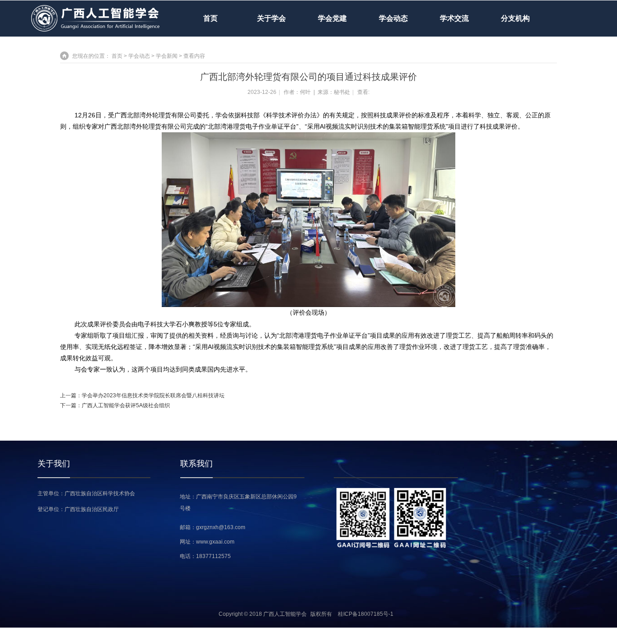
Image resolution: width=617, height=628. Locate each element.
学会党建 (332, 18)
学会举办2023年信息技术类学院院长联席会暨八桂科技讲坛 (153, 395)
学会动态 (139, 56)
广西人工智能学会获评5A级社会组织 (126, 405)
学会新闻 (167, 56)
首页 (210, 18)
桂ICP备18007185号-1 (365, 614)
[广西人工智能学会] (95, 30)
